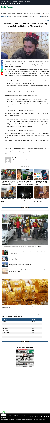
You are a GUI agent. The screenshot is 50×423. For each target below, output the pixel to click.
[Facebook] (1, 3)
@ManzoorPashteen (36, 88)
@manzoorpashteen (22, 99)
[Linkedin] (14, 3)
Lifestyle (26, 13)
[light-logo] (8, 7)
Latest (4, 13)
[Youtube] (5, 3)
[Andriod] (17, 3)
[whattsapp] (3, 412)
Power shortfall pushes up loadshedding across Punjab (24, 199)
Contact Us (8, 1)
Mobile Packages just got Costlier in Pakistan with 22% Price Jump (41, 183)
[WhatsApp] (2, 70)
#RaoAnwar (10, 119)
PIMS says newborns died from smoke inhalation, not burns (8, 200)
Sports (31, 13)
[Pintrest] (12, 3)
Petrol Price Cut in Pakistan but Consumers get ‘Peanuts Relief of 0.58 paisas (8, 183)
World (14, 13)
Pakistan (10, 13)
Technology (37, 13)
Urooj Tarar (5, 29)
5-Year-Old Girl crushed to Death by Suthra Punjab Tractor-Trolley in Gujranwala (25, 183)
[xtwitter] (3, 3)
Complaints (21, 1)
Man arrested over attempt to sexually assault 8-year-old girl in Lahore (41, 200)
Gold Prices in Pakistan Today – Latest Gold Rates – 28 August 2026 (19, 306)
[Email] (2, 73)
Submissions (27, 1)
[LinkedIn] (2, 64)
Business (19, 13)
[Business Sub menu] (22, 13)
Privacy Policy (14, 1)
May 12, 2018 (30, 92)
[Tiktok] (10, 3)
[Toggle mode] (46, 13)
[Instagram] (8, 3)
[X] (2, 67)
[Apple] (19, 3)
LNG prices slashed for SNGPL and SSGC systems (20, 264)
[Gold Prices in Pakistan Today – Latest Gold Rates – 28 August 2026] (25, 292)
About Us (3, 1)
